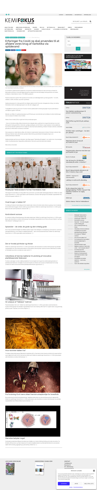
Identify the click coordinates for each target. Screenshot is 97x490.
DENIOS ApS (69, 198)
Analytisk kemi (13, 37)
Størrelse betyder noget (15, 438)
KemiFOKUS (19, 21)
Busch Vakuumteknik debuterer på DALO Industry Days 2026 (77, 171)
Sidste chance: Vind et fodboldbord (77, 201)
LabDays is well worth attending (76, 180)
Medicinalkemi (21, 37)
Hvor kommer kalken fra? (15, 350)
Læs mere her (84, 95)
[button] (94, 470)
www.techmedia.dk (69, 468)
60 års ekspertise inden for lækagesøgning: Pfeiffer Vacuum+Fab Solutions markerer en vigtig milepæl (78, 191)
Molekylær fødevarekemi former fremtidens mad (25, 190)
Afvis (76, 483)
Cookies (71, 487)
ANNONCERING (69, 14)
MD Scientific (69, 147)
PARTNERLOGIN (87, 14)
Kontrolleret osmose (13, 214)
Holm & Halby (69, 127)
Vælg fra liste (89, 483)
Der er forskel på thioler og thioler (19, 244)
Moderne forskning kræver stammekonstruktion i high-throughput (81, 255)
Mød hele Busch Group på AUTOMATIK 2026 (74, 141)
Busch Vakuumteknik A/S (72, 137)
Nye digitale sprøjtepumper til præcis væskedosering (76, 112)
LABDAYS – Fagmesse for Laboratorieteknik (72, 176)
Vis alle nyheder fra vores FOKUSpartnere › (81, 205)
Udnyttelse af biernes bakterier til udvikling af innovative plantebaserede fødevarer (81, 230)
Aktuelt (7, 37)
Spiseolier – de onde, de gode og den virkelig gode (26, 227)
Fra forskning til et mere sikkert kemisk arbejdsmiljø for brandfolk (32, 394)
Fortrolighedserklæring (78, 487)
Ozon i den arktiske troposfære (81, 263)
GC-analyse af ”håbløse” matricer (18, 302)
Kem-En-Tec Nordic (70, 157)
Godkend (64, 483)
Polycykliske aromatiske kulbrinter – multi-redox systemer (80, 260)
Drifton (67, 107)
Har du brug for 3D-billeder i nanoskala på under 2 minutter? (76, 161)
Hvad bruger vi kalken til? (15, 202)
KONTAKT (61, 14)
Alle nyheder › (87, 269)
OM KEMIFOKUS (78, 14)
